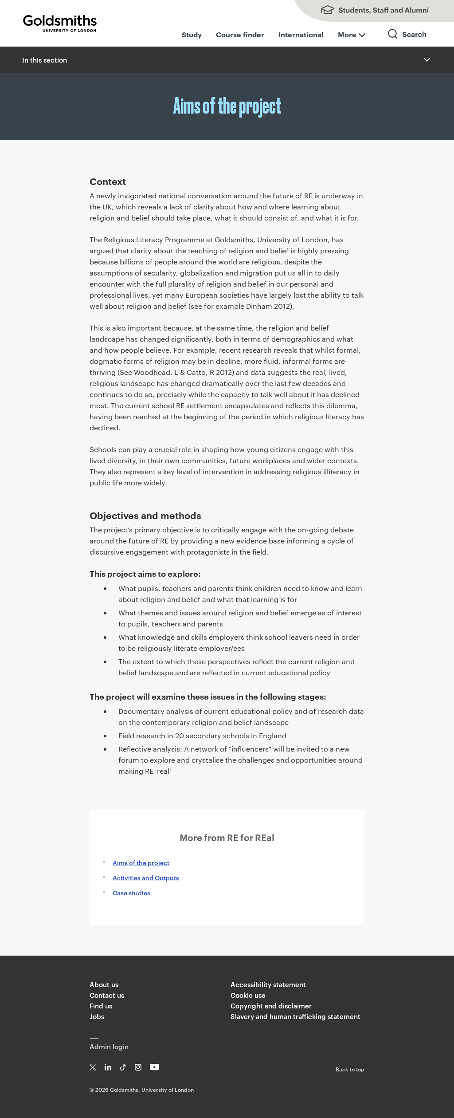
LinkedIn (108, 1067)
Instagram (138, 1067)
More (347, 34)
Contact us (107, 995)
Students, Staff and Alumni (365, 11)
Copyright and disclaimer (271, 1005)
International (301, 34)
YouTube (154, 1067)
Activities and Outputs (146, 877)
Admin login (109, 1046)
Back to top (350, 1069)
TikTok (123, 1067)
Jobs (97, 1016)
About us (104, 984)
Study (192, 34)
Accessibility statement (268, 984)
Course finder (240, 34)
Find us (101, 1005)
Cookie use (248, 995)
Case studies (131, 892)
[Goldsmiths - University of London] (60, 23)
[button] (426, 60)
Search (407, 42)
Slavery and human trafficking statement (295, 1016)
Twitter (93, 1067)
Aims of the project (141, 862)
